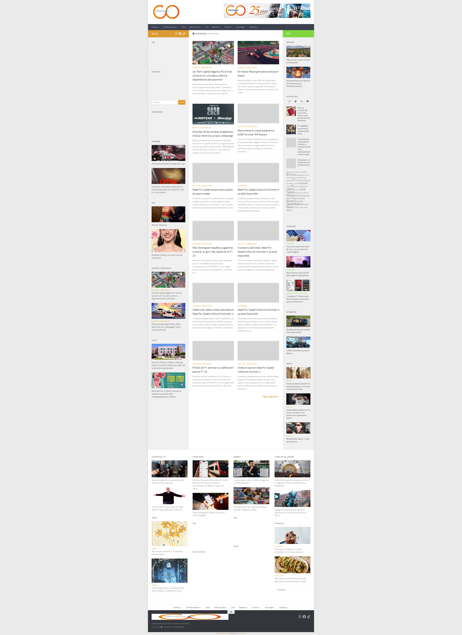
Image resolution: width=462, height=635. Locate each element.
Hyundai (303, 183)
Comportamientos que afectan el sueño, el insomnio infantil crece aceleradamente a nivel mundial (304, 146)
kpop (295, 186)
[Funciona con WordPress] (161, 627)
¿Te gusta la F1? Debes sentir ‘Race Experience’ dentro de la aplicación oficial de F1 (297, 299)
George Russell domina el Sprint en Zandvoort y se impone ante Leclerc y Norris (291, 513)
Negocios (296, 198)
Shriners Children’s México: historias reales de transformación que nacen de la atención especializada (168, 365)
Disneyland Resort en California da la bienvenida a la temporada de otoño (298, 83)
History (291, 183)
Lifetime (297, 190)
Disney (304, 178)
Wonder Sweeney (159, 225)
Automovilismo (291, 293)
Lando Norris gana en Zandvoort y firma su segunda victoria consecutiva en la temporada (291, 483)
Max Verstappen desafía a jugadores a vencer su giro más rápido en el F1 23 (212, 251)
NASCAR (299, 196)
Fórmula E (300, 180)
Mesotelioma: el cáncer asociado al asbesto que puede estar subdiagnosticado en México (166, 394)
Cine (207, 27)
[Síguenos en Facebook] (180, 33)
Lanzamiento (302, 186)
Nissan (290, 201)
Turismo (227, 27)
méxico (306, 193)
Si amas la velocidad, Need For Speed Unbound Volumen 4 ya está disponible (257, 251)
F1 (293, 180)
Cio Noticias (281, 590)
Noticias (154, 27)
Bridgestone (300, 175)
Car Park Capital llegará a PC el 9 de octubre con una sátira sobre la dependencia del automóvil (212, 75)
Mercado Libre (299, 193)
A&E (287, 172)
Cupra (299, 178)
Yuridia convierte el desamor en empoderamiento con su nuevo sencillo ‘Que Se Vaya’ (298, 386)
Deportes (215, 27)
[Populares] (295, 101)
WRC (291, 210)
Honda (296, 183)
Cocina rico (279, 546)
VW (288, 210)
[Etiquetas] (307, 101)
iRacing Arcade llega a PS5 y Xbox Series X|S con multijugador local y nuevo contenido (166, 327)
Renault (305, 204)
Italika (288, 186)
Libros (290, 189)
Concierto (293, 178)
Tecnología (240, 27)
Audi (305, 172)
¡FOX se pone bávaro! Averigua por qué (168, 163)
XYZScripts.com (241, 633)
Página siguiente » (270, 396)
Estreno (289, 181)
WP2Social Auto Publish (222, 633)
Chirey (307, 175)
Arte (301, 172)
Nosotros (253, 27)
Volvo (306, 207)
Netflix (303, 198)
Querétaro (293, 204)
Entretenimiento (169, 27)
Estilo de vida (194, 27)
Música (290, 195)
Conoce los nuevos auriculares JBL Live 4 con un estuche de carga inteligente (297, 249)
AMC (298, 172)
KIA (292, 186)
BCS (288, 174)
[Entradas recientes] (289, 101)
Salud (183, 27)
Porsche (299, 201)
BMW (294, 175)
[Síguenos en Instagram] (176, 33)
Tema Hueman (179, 627)
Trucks (296, 207)
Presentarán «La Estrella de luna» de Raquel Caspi (304, 162)
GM (305, 180)
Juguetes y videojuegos (202, 68)
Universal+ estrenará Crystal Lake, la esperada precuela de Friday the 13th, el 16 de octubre (168, 189)
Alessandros (292, 172)
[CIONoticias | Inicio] (166, 12)
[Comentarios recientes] (301, 101)
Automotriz (242, 186)
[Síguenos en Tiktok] (183, 33)
